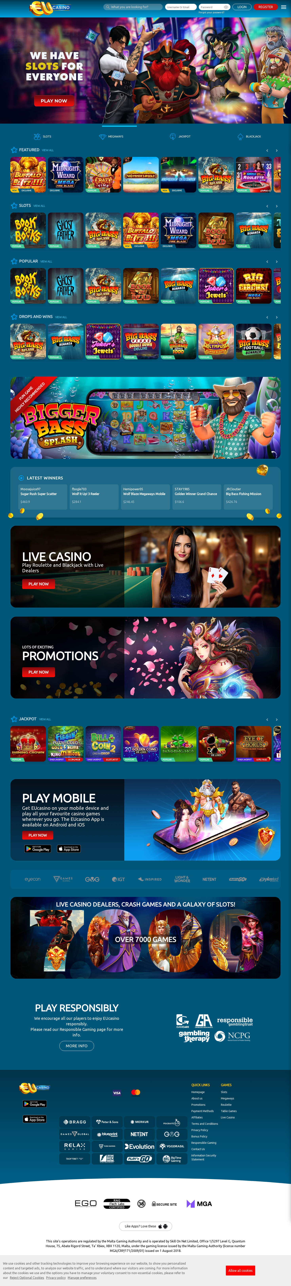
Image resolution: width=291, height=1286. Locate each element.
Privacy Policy (199, 1130)
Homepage (198, 1092)
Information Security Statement (203, 1157)
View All (48, 150)
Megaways (227, 1098)
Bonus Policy (199, 1136)
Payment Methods (202, 1111)
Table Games (229, 1111)
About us (197, 1098)
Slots (224, 1092)
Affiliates (197, 1117)
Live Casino (228, 1117)
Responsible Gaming (203, 1142)
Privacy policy (56, 1277)
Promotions (198, 1104)
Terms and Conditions (204, 1123)
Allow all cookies (240, 1270)
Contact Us (198, 1149)
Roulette (226, 1104)
